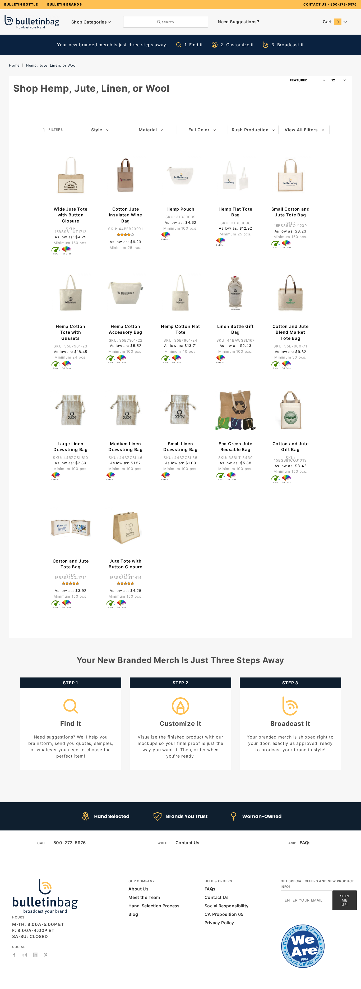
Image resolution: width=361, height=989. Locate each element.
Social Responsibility (226, 905)
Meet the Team (144, 897)
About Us (138, 889)
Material (148, 129)
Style (96, 129)
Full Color (199, 129)
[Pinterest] (45, 955)
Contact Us (187, 842)
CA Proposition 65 (224, 914)
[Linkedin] (35, 955)
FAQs (305, 842)
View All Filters (301, 129)
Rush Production (250, 129)
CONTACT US (315, 4)
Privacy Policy (219, 922)
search (167, 22)
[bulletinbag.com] (31, 21)
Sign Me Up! (344, 900)
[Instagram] (24, 955)
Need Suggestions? (238, 21)
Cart (331, 21)
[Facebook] (14, 955)
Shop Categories (89, 22)
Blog (133, 914)
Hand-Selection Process (154, 905)
